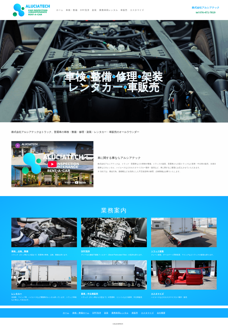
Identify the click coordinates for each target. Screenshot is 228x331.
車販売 (123, 10)
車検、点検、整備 (19, 251)
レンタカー (16, 294)
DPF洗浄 (84, 10)
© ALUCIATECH (118, 324)
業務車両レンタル (108, 10)
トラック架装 (157, 251)
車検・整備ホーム (80, 313)
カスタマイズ (137, 10)
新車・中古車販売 (89, 294)
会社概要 (161, 313)
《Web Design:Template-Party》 (114, 327)
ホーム (59, 10)
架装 (94, 10)
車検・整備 (71, 10)
